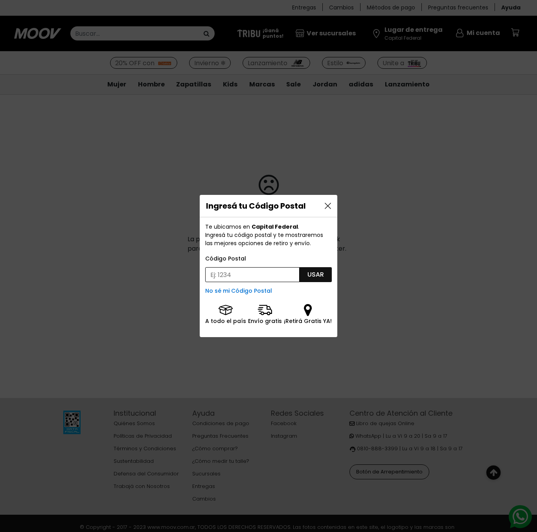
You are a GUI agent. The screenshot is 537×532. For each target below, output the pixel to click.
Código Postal (225, 258)
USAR (315, 274)
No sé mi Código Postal (238, 291)
